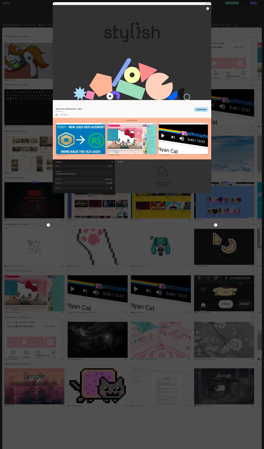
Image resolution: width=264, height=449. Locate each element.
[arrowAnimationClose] (48, 225)
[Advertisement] (5, 224)
